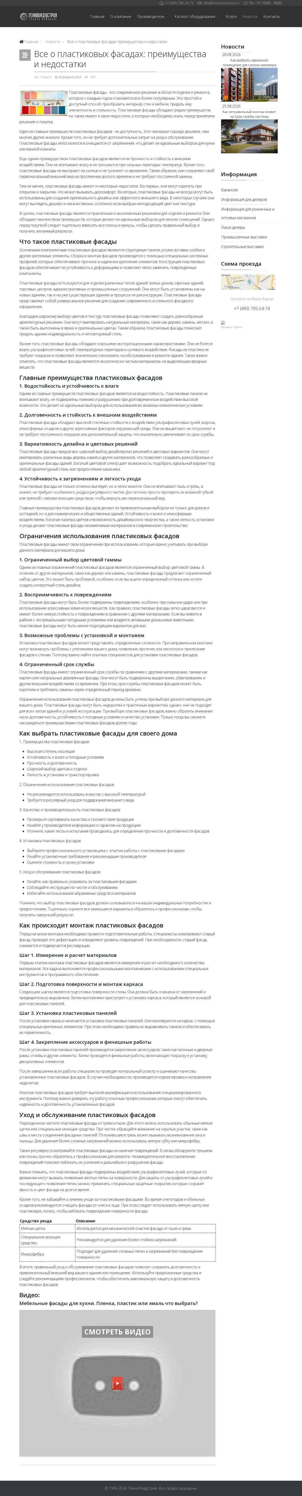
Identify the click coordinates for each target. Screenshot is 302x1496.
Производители (150, 16)
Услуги (231, 16)
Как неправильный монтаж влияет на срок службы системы (249, 114)
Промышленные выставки (244, 237)
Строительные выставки (242, 246)
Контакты (271, 16)
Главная (97, 16)
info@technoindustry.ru (221, 3)
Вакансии (229, 189)
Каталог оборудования (195, 16)
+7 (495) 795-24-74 (179, 3)
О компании (120, 16)
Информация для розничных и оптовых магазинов (247, 213)
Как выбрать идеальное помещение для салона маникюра (249, 62)
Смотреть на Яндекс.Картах (252, 299)
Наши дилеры (233, 227)
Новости (250, 16)
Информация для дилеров (244, 199)
